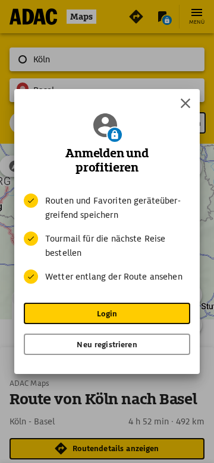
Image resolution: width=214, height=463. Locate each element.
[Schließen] (185, 103)
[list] (107, 239)
